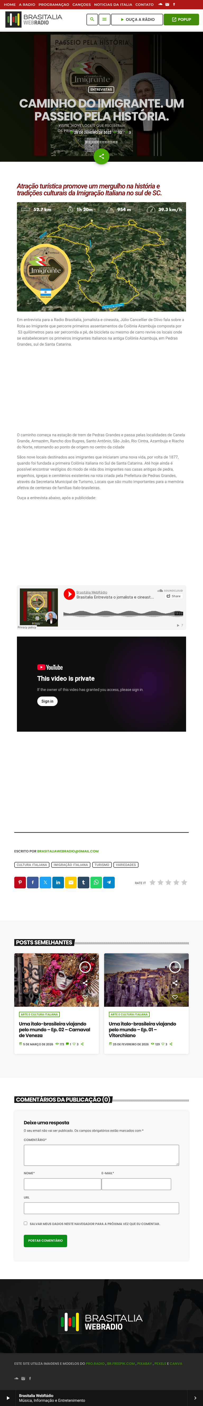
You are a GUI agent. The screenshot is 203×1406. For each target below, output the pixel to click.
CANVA (176, 1363)
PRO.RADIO (95, 1363)
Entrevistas (101, 89)
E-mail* (108, 1173)
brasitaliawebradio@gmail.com (68, 851)
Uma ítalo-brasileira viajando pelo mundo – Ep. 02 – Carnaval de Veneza (54, 1030)
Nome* (29, 1173)
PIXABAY (144, 1363)
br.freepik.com (121, 1363)
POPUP (181, 19)
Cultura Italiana (32, 865)
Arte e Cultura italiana (39, 1014)
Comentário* (35, 1140)
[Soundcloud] (160, 5)
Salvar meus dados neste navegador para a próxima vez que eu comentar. (95, 1224)
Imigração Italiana (71, 865)
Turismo (102, 865)
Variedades (126, 865)
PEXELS (160, 1363)
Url (27, 1197)
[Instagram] (167, 5)
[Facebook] (174, 5)
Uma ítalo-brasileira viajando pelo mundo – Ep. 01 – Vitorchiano (142, 1030)
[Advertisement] (101, 390)
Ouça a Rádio (137, 19)
